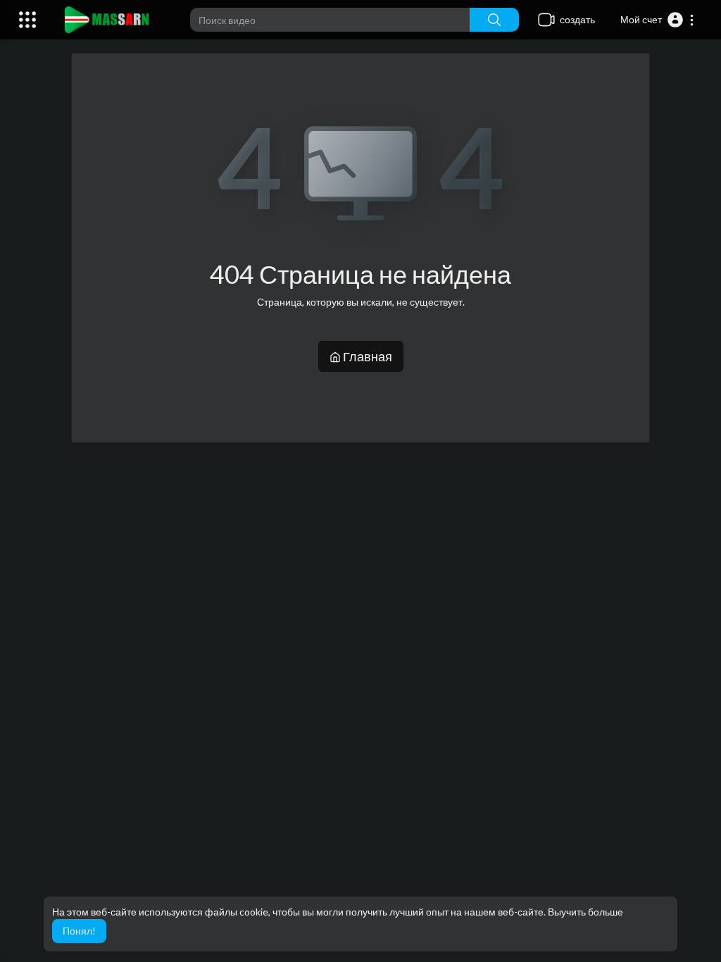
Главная (366, 356)
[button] (657, 20)
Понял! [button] (79, 931)
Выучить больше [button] (585, 912)
